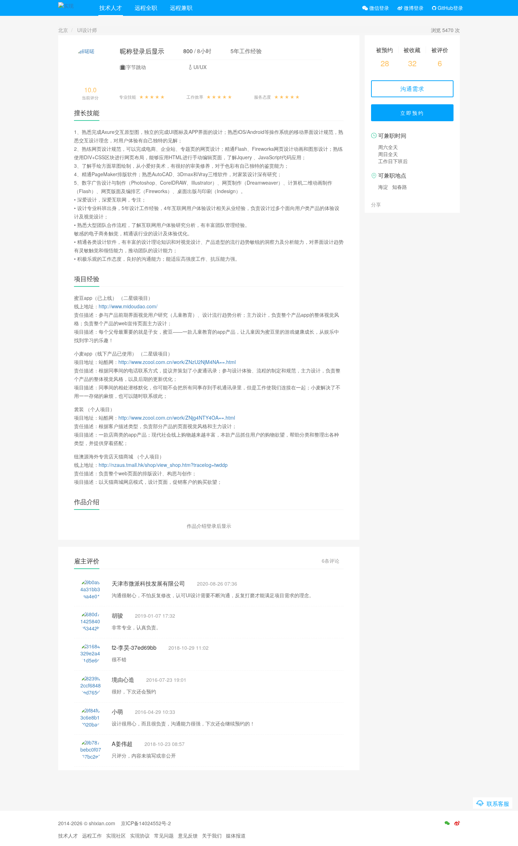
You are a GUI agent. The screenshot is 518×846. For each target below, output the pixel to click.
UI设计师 (87, 29)
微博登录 (413, 7)
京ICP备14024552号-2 (146, 823)
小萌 (117, 712)
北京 (63, 29)
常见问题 (164, 835)
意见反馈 (188, 835)
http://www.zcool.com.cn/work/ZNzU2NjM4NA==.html (177, 361)
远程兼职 (181, 8)
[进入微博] (457, 823)
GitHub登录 (449, 7)
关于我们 (212, 835)
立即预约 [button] (412, 112)
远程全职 (146, 8)
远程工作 (92, 835)
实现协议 (140, 835)
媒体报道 (236, 835)
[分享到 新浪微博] (395, 204)
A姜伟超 (122, 744)
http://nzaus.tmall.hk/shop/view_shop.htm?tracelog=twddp (163, 464)
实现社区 (116, 835)
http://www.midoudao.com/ (128, 306)
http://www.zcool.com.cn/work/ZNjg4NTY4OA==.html (176, 417)
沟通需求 (412, 89)
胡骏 (117, 615)
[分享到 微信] (387, 204)
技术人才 (110, 8)
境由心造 (123, 679)
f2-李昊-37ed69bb (134, 647)
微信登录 (378, 7)
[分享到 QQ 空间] (403, 204)
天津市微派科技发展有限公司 (148, 583)
